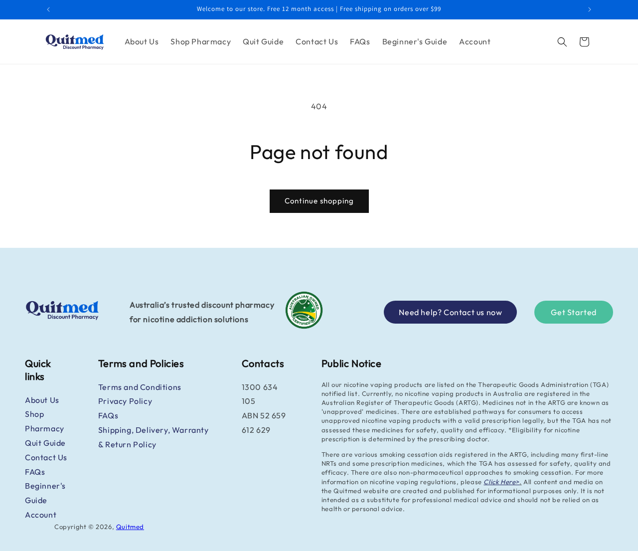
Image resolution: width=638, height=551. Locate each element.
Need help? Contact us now (450, 312)
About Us (42, 400)
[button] (562, 42)
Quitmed (130, 527)
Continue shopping (319, 200)
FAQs (35, 472)
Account (40, 515)
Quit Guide (45, 443)
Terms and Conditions (139, 387)
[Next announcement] (590, 9)
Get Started (574, 312)
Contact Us (46, 457)
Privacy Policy (125, 401)
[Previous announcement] (48, 9)
